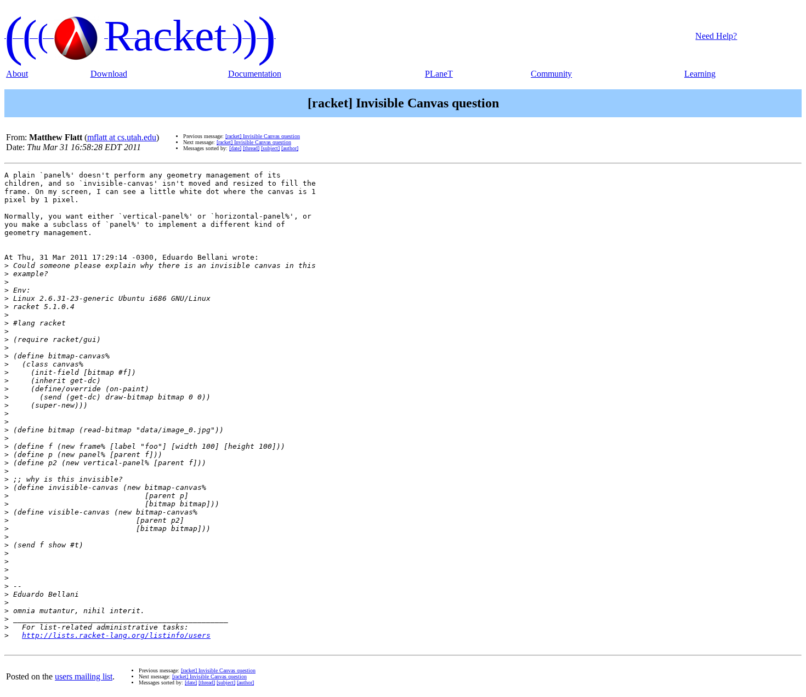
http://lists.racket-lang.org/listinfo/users (116, 635)
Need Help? (716, 36)
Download (108, 73)
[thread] (251, 148)
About (17, 73)
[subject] (270, 148)
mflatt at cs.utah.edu (121, 137)
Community (551, 73)
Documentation (254, 73)
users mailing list (83, 676)
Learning (700, 73)
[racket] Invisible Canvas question (262, 136)
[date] (235, 148)
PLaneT (439, 73)
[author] (289, 148)
